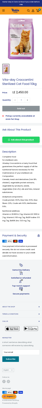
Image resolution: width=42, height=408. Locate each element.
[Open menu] (3, 10)
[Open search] (28, 10)
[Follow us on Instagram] (8, 381)
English (6, 370)
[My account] (33, 10)
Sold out (21, 108)
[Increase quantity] (27, 100)
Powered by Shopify (10, 403)
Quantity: (6, 100)
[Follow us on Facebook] (4, 381)
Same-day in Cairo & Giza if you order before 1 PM (21, 3)
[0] (37, 10)
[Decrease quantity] (15, 100)
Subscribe (10, 359)
